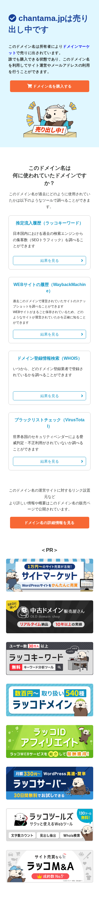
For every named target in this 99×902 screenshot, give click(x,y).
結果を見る (49, 260)
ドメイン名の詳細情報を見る (49, 523)
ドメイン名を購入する (52, 86)
